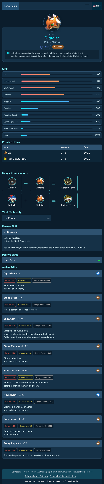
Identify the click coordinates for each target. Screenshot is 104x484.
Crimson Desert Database (36, 476)
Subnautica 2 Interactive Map (63, 476)
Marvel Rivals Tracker (82, 471)
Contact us (16, 471)
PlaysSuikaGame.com (61, 471)
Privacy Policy (29, 471)
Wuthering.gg (43, 471)
